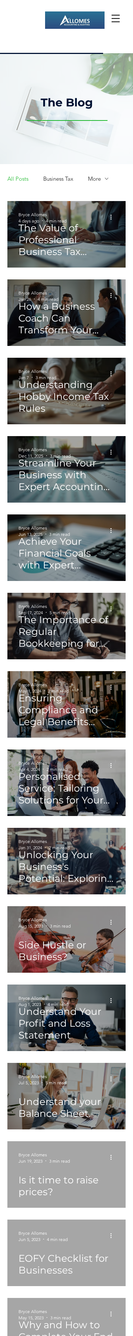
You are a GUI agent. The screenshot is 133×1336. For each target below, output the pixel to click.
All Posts (17, 178)
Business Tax (58, 178)
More (94, 178)
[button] (115, 18)
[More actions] (113, 217)
